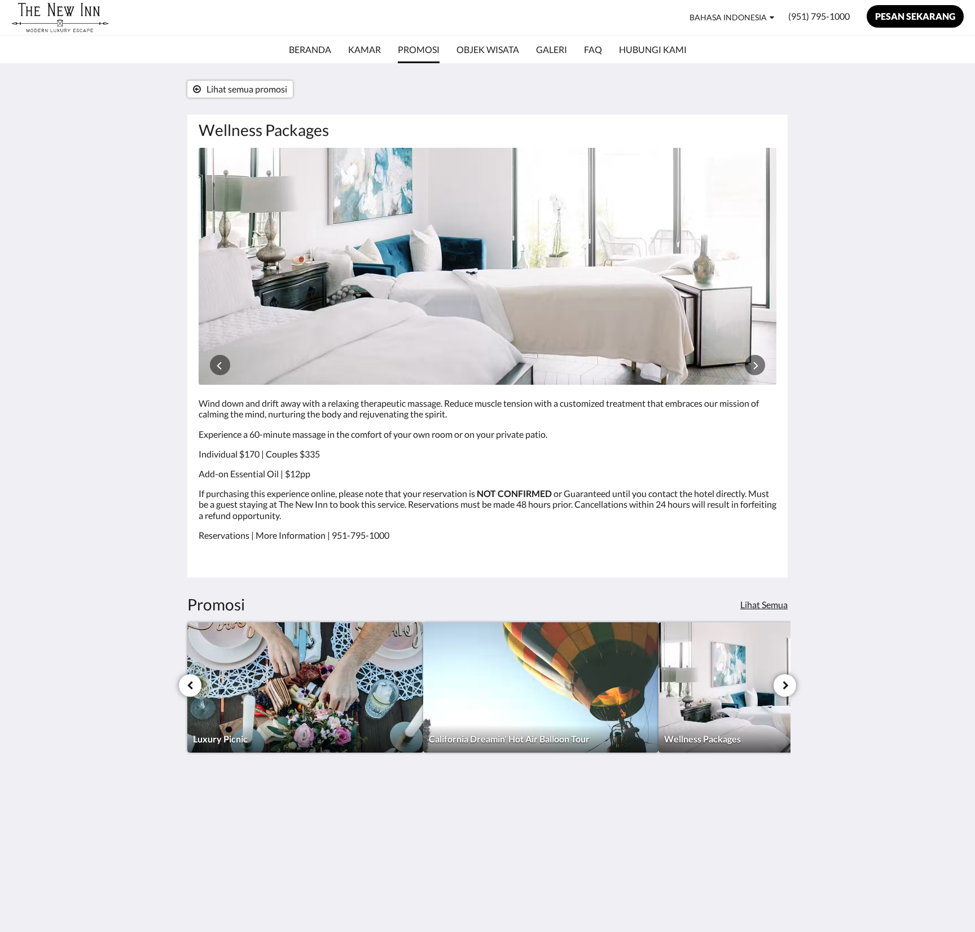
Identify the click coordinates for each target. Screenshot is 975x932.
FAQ (502, 822)
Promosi (411, 822)
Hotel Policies (520, 813)
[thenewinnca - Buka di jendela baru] (765, 819)
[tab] (438, 794)
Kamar (408, 813)
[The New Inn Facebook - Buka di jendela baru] (734, 819)
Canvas (762, 899)
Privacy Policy (520, 832)
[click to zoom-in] (487, 266)
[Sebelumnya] (190, 685)
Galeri (407, 832)
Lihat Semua (764, 604)
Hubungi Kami (521, 842)
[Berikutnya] (785, 685)
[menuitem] (310, 50)
